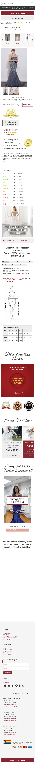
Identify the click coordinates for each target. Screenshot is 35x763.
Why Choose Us (7, 633)
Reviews (14, 264)
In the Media (6, 639)
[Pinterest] (16, 686)
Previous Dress (9, 240)
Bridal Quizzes (7, 651)
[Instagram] (23, 686)
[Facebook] (5, 686)
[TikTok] (13, 686)
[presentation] (2, 40)
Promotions (20, 261)
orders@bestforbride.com (20, 273)
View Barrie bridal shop (9, 734)
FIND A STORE (18, 18)
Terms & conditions (8, 653)
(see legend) (18, 105)
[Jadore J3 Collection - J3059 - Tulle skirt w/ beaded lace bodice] (5, 90)
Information (5, 261)
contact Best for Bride (12, 144)
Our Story (6, 634)
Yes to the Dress (22, 264)
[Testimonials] (17, 132)
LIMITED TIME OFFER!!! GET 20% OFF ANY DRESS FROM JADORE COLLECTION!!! (17, 280)
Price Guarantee (6, 264)
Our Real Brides (28, 261)
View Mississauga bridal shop (10, 706)
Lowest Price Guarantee (10, 638)
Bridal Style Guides (8, 650)
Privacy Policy (7, 654)
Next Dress (24, 240)
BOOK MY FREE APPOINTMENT (17, 13)
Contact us (6, 682)
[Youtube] (9, 686)
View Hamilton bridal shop (10, 720)
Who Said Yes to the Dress (10, 636)
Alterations (12, 261)
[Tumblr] (20, 686)
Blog (4, 648)
